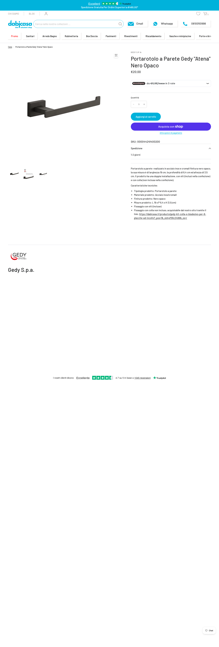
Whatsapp (167, 23)
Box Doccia (92, 36)
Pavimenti (111, 36)
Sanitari (30, 36)
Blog (32, 13)
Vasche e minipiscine (180, 36)
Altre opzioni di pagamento (171, 133)
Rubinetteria (71, 36)
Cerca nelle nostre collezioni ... (53, 23)
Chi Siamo (13, 13)
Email (139, 23)
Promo (14, 36)
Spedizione (136, 148)
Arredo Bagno (49, 36)
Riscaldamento (153, 36)
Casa (10, 47)
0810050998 (198, 23)
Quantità (135, 97)
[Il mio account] (44, 14)
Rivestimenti (131, 36)
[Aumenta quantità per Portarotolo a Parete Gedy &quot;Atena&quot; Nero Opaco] (144, 104)
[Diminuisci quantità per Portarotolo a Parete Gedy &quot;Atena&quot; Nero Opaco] (133, 104)
